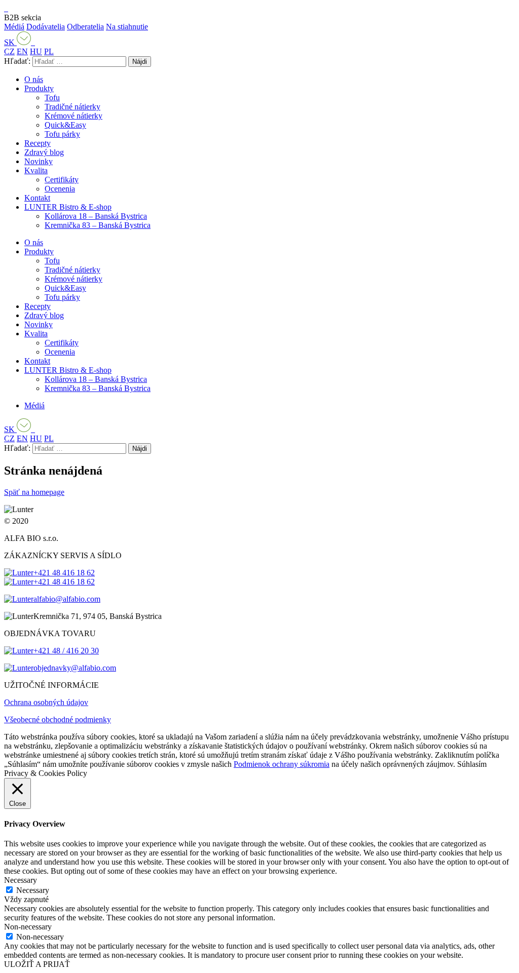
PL (49, 51)
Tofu (52, 97)
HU (36, 51)
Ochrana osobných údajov (46, 702)
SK (10, 42)
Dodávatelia (45, 26)
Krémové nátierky (73, 115)
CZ (9, 51)
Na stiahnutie (127, 26)
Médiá (14, 26)
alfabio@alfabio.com (66, 599)
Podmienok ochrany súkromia (281, 764)
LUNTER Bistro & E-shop (68, 207)
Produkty (39, 88)
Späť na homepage (34, 492)
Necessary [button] (20, 880)
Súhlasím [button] (472, 764)
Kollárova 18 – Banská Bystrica (96, 216)
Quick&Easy (65, 125)
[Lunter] (6, 8)
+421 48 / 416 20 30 (66, 650)
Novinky (38, 161)
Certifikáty (62, 179)
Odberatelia (85, 26)
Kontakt (37, 197)
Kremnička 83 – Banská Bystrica (98, 225)
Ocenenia (60, 188)
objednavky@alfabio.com (74, 668)
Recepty (37, 143)
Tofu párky (62, 134)
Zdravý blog (44, 152)
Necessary (32, 890)
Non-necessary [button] (28, 926)
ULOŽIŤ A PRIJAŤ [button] (37, 964)
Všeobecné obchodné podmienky (57, 719)
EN (22, 51)
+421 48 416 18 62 (64, 572)
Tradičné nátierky (72, 106)
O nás (33, 79)
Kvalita (36, 170)
